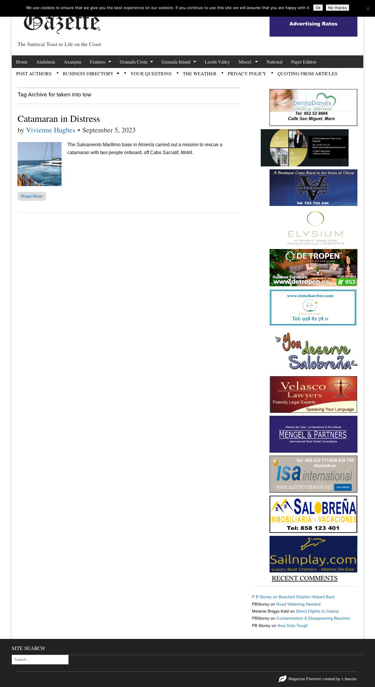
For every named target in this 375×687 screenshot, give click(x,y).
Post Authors (34, 73)
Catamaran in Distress (59, 118)
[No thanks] (368, 8)
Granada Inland (176, 62)
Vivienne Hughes (50, 129)
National (274, 62)
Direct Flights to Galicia (317, 611)
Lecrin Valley (217, 62)
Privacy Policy (247, 73)
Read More (31, 196)
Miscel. (245, 62)
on (265, 596)
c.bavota (349, 679)
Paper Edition (303, 62)
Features (97, 62)
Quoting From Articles (307, 73)
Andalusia (45, 62)
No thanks (337, 7)
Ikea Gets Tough (292, 625)
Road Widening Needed (298, 604)
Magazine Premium (305, 679)
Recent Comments (305, 577)
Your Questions (151, 73)
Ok (318, 7)
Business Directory (88, 73)
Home (22, 62)
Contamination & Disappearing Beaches (313, 618)
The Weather (200, 73)
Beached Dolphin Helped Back (307, 596)
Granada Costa (133, 62)
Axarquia (72, 62)
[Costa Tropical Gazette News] (61, 19)
